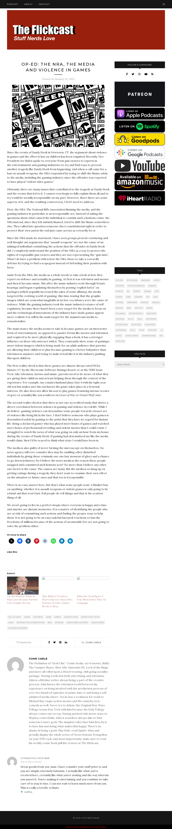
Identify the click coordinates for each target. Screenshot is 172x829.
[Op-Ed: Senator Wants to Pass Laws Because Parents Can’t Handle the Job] (23, 586)
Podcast (12, 4)
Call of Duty (14, 617)
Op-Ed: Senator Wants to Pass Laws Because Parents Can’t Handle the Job (22, 599)
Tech (132, 330)
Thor (141, 330)
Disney (137, 291)
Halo (10, 622)
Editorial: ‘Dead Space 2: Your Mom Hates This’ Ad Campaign (91, 599)
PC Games (120, 313)
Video (119, 336)
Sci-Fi (131, 319)
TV (162, 330)
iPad (155, 297)
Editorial (38, 617)
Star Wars (150, 324)
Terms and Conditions (77, 826)
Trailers (152, 330)
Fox (157, 291)
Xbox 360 (120, 341)
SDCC (140, 319)
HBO (128, 297)
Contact (44, 4)
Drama (147, 291)
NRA (50, 622)
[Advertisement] (140, 237)
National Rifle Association (31, 622)
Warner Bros (149, 336)
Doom (27, 617)
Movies (119, 308)
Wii (161, 336)
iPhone (119, 302)
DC (128, 291)
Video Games (97, 622)
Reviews (120, 319)
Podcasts (151, 313)
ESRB (48, 617)
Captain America (136, 286)
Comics (119, 291)
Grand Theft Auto (90, 617)
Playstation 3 (136, 313)
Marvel (144, 302)
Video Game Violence (77, 622)
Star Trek (136, 324)
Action (119, 280)
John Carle (93, 642)
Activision (132, 280)
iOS (147, 297)
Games (57, 617)
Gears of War (71, 617)
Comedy (152, 286)
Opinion (59, 622)
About (28, 4)
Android (145, 280)
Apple (157, 280)
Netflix (139, 308)
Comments (24, 642)
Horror (138, 297)
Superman (121, 330)
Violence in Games (17, 628)
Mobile (156, 302)
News (149, 308)
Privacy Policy (98, 826)
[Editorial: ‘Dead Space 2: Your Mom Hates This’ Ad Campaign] (93, 586)
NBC (129, 308)
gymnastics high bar (35, 758)
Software (151, 319)
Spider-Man (121, 324)
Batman (120, 286)
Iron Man (132, 302)
